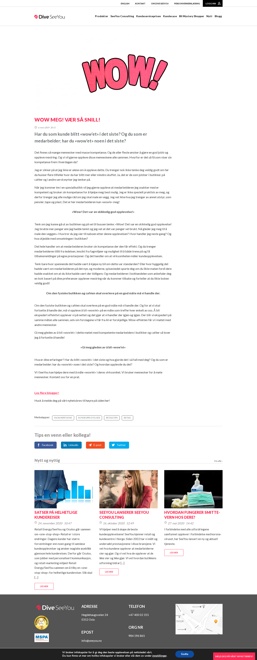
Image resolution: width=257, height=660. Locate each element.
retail (127, 418)
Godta (184, 654)
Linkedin (73, 445)
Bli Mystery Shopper (191, 16)
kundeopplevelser (89, 418)
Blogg (218, 16)
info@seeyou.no (91, 640)
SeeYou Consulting (122, 16)
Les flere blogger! (46, 393)
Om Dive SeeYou (160, 3)
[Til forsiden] (49, 17)
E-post (97, 445)
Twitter (121, 445)
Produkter (101, 16)
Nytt (209, 16)
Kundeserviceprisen (148, 16)
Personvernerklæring (187, 3)
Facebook (47, 445)
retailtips (112, 418)
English (125, 3)
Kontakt (140, 3)
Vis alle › (218, 461)
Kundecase (170, 16)
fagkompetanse (63, 418)
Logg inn (211, 3)
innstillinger (159, 656)
